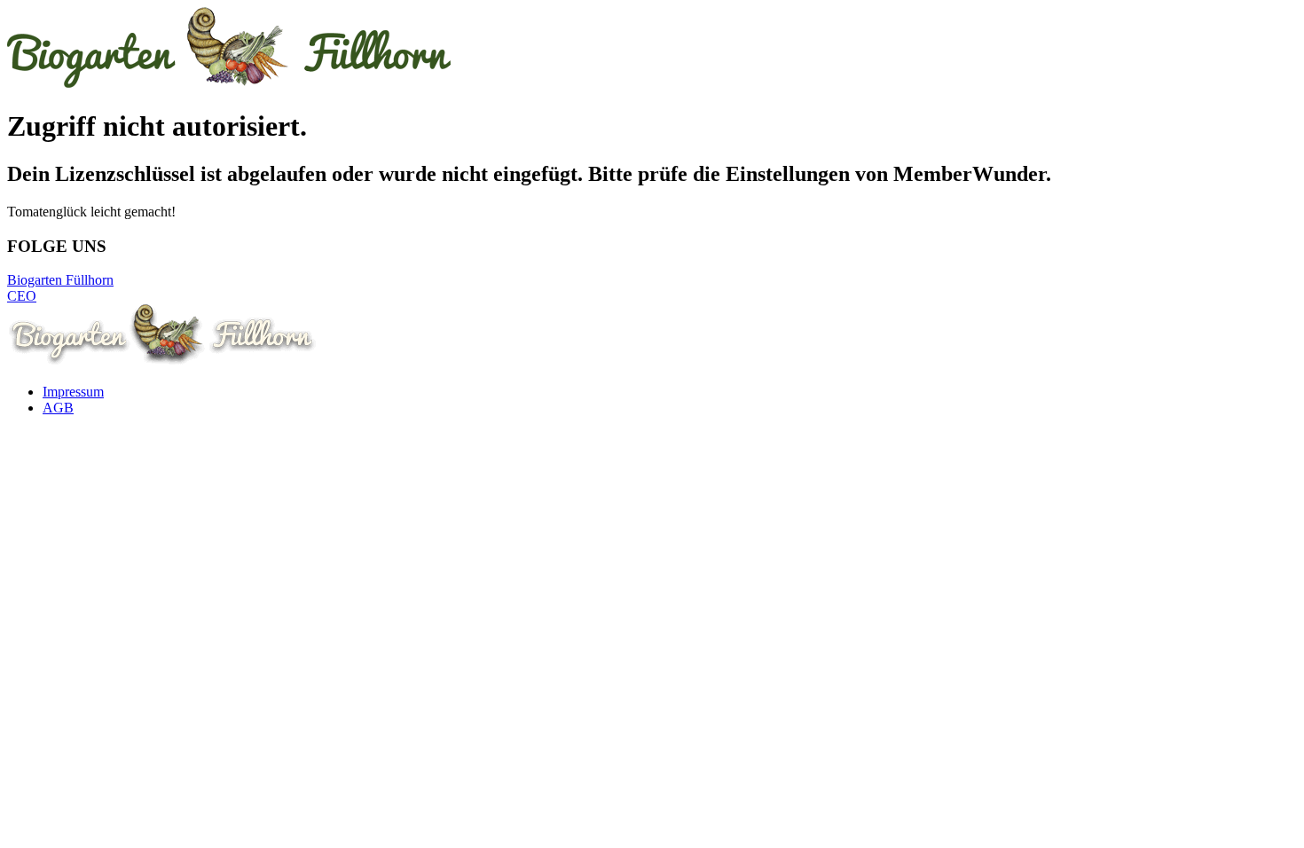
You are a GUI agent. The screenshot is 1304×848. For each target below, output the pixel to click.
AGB (58, 407)
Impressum (73, 391)
